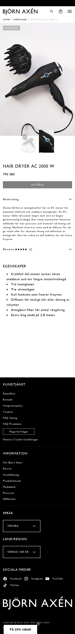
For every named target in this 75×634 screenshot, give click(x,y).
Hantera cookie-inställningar (20, 439)
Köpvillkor (9, 393)
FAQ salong (10, 417)
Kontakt (8, 399)
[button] (69, 11)
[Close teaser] (38, 624)
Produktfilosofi (12, 480)
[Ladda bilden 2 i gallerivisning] (46, 141)
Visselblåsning (11, 474)
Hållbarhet (9, 498)
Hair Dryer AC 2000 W (43, 19)
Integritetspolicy (13, 405)
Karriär (7, 468)
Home (6, 19)
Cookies (8, 411)
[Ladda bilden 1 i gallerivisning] (28, 141)
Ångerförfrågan (18, 431)
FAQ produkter (12, 423)
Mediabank (9, 486)
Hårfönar (20, 19)
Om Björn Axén (12, 462)
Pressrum (8, 492)
